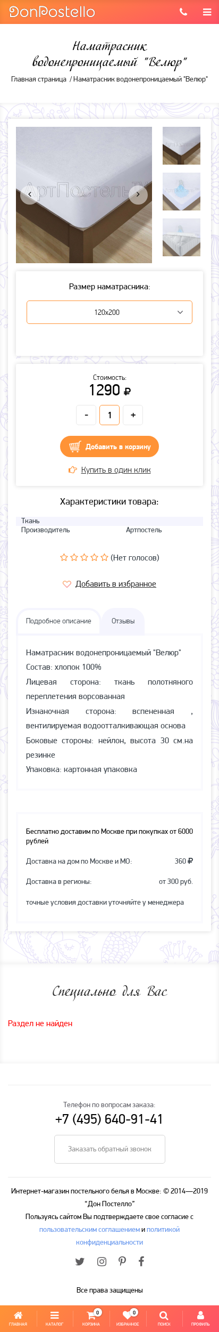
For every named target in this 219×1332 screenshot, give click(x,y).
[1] (64, 557)
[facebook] (141, 1262)
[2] (74, 557)
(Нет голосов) (135, 558)
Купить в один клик (116, 470)
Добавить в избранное (115, 584)
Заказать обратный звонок (109, 1150)
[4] (94, 557)
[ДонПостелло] (52, 11)
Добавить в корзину (118, 447)
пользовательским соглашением (89, 1230)
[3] (84, 557)
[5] (104, 557)
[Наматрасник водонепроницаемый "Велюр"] (84, 195)
